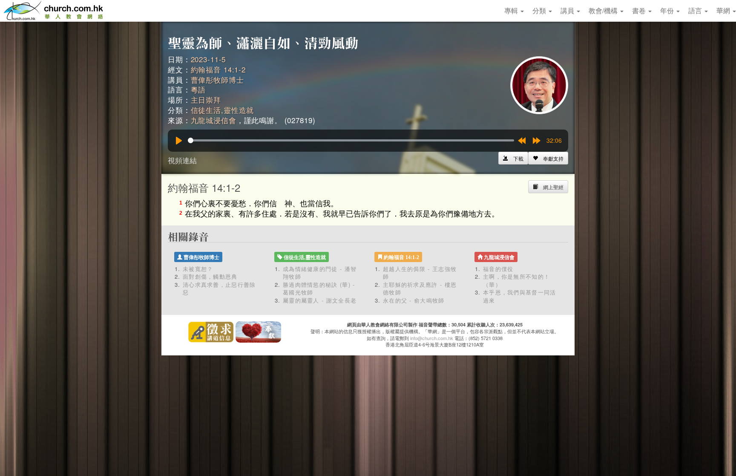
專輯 (512, 10)
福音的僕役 (498, 269)
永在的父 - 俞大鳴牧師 (414, 300)
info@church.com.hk (431, 338)
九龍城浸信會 (213, 120)
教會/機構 (604, 10)
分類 (540, 10)
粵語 (198, 89)
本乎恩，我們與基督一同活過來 (519, 296)
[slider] (351, 140)
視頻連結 (182, 160)
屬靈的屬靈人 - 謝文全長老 (319, 300)
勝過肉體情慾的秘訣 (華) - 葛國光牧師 (319, 288)
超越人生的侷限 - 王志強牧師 (420, 273)
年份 (668, 10)
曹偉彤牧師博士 (217, 79)
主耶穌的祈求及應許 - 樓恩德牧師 (420, 288)
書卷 (639, 10)
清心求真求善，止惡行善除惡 (219, 288)
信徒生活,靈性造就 (222, 109)
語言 (696, 10)
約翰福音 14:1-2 (218, 69)
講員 (568, 10)
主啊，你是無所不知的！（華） (516, 280)
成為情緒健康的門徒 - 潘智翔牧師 (319, 273)
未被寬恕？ (198, 269)
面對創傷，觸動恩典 (210, 276)
